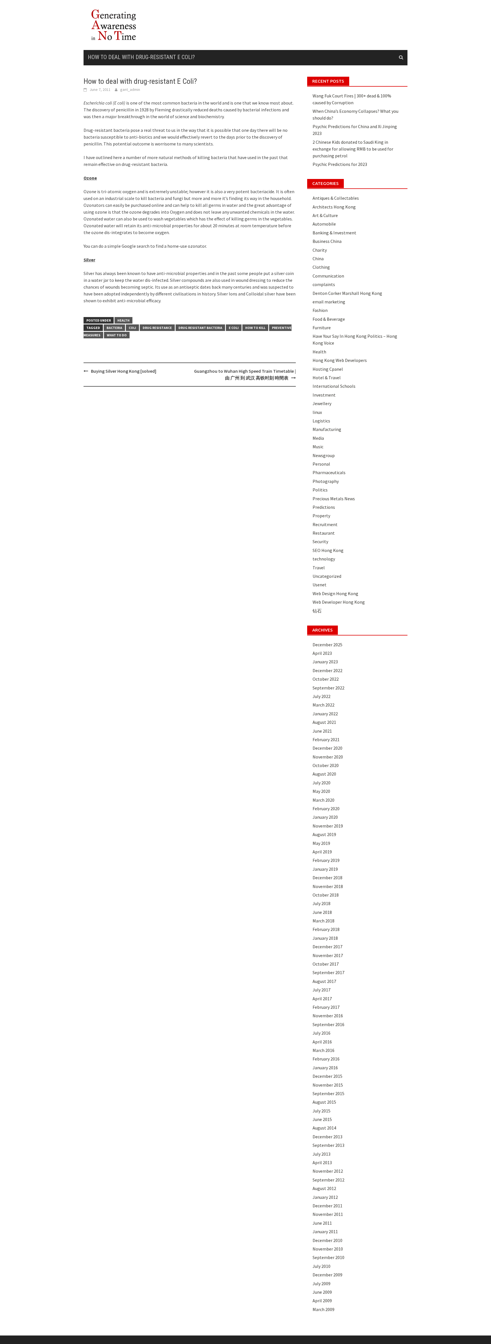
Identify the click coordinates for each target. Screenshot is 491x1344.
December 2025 (327, 644)
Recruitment (325, 524)
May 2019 (321, 843)
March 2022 (323, 705)
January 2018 (325, 938)
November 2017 (328, 955)
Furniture (322, 327)
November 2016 (328, 1015)
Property (321, 515)
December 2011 (327, 1205)
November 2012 (328, 1171)
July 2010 (321, 1266)
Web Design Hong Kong (335, 593)
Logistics (321, 421)
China (318, 258)
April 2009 (322, 1300)
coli (132, 328)
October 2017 (326, 964)
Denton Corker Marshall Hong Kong (347, 293)
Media (318, 438)
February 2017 (326, 1007)
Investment (324, 395)
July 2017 (321, 990)
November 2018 (328, 886)
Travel (319, 567)
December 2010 (327, 1240)
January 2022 (325, 713)
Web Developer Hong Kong (339, 602)
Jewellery (322, 403)
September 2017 (328, 972)
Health (123, 320)
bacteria (114, 328)
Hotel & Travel (327, 377)
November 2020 (328, 757)
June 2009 (322, 1292)
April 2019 (322, 852)
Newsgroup (324, 455)
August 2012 (324, 1188)
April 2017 (322, 998)
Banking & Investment (334, 233)
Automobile (324, 224)
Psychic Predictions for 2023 (340, 164)
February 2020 (326, 808)
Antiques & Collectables (336, 198)
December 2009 (327, 1275)
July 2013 (321, 1154)
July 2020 (321, 782)
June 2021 (322, 731)
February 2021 (326, 739)
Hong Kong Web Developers (340, 360)
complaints (324, 284)
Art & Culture (325, 215)
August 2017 (324, 981)
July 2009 (321, 1283)
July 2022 (321, 696)
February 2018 (326, 929)
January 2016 (325, 1067)
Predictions (324, 507)
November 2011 (328, 1214)
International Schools (334, 386)
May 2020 (321, 791)
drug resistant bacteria (200, 328)
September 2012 (328, 1180)
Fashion (320, 310)
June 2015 (322, 1119)
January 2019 (325, 869)
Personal (321, 464)
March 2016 (323, 1050)
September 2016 (328, 1024)
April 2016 (322, 1042)
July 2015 (321, 1111)
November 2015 (328, 1085)
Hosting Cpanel (328, 369)
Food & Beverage (329, 319)
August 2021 (324, 722)
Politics (320, 490)
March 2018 (323, 921)
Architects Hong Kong (334, 207)
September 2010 (328, 1257)
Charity (320, 250)
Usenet (319, 584)
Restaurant (324, 533)
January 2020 (325, 817)
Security (320, 541)
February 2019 (326, 860)
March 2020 (323, 800)
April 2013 (322, 1162)
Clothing (321, 267)
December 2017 (327, 946)
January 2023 (325, 661)
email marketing (329, 302)
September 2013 (328, 1145)
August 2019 (324, 834)
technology (324, 559)
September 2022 (328, 688)
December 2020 (327, 748)
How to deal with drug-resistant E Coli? (141, 57)
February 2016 (326, 1059)
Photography (326, 481)
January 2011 (325, 1231)
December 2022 (327, 670)
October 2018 (326, 895)
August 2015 (324, 1102)
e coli (234, 328)
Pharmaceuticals (329, 472)
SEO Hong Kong (328, 550)
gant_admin (130, 89)
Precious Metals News (334, 498)
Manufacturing (327, 429)
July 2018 (321, 903)
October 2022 (326, 679)
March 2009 (323, 1309)
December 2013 (327, 1136)
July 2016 (321, 1033)
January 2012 (325, 1197)
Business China (327, 241)
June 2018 (322, 912)
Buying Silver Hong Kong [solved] (123, 371)
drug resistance (157, 328)
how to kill (255, 328)
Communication (328, 276)
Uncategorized (327, 576)
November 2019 (328, 826)
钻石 (317, 611)
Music (318, 446)
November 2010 (328, 1249)
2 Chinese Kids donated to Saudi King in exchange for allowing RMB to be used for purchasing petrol (353, 149)
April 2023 (322, 653)
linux (317, 412)
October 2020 (326, 765)
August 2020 (324, 774)
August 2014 (324, 1128)
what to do (117, 335)
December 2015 (327, 1076)
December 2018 (327, 877)
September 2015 (328, 1093)
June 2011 (322, 1223)
